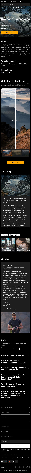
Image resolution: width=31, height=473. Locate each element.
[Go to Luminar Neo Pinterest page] (29, 467)
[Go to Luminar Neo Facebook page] (16, 467)
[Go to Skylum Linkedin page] (21, 467)
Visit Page (9, 308)
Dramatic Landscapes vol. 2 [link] (17, 7)
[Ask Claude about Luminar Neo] (9, 461)
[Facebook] (4, 305)
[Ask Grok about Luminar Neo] (12, 461)
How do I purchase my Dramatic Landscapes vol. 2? (15, 361)
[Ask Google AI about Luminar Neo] (16, 461)
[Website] (9, 305)
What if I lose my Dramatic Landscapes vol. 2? (15, 385)
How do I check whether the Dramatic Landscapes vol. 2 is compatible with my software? (15, 394)
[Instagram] (7, 305)
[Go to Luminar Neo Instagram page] (19, 467)
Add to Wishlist (8, 242)
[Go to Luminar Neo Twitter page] (27, 467)
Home (2, 7)
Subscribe (15, 446)
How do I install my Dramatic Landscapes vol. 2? (15, 368)
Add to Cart (9, 32)
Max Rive (10, 25)
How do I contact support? (15, 355)
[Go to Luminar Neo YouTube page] (24, 467)
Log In (15, 1)
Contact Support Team (10, 349)
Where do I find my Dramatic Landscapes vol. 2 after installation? (15, 377)
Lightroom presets (7, 250)
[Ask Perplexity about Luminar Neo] (5, 461)
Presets (7, 7)
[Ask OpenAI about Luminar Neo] (2, 461)
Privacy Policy (6, 451)
